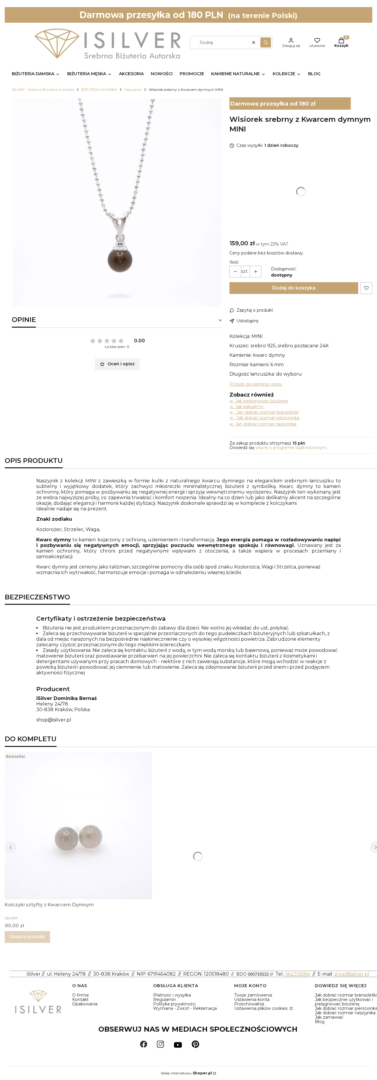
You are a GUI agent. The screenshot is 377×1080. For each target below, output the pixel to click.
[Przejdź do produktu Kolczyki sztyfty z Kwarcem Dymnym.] (78, 825)
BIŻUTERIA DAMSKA (99, 89)
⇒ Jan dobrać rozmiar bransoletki (264, 412)
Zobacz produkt (27, 936)
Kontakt (80, 999)
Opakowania (84, 1004)
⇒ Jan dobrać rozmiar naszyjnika (262, 424)
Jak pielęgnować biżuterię (261, 401)
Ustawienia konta (251, 999)
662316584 (298, 974)
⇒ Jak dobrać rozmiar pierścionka (264, 417)
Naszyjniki (133, 89)
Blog (320, 1021)
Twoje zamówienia (253, 995)
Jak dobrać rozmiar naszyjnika (345, 1012)
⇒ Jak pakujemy (247, 406)
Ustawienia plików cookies (261, 1008)
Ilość (234, 262)
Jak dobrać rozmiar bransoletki (346, 995)
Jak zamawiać (329, 1017)
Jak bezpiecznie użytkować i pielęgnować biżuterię (344, 1002)
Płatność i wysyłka (172, 995)
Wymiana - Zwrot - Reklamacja (185, 1008)
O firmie (80, 995)
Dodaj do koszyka (293, 288)
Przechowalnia (249, 1004)
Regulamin (164, 999)
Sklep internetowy (186, 1073)
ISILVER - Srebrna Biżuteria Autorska (43, 89)
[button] (265, 42)
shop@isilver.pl (53, 720)
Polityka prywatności (174, 1004)
